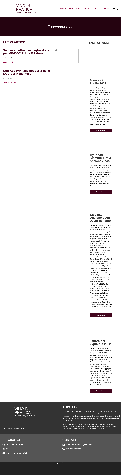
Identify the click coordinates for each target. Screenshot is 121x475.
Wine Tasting (74, 8)
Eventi (63, 8)
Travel (87, 8)
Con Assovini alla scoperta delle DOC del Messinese (26, 72)
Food (96, 8)
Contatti (105, 8)
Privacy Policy (7, 428)
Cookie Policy (19, 428)
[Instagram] (117, 9)
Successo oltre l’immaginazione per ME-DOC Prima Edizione (26, 52)
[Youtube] (114, 9)
